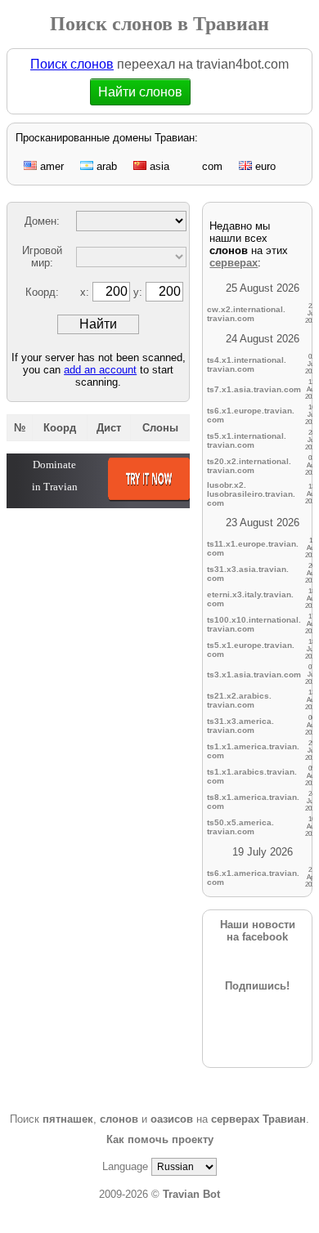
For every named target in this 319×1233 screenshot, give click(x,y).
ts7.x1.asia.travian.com (254, 389)
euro (264, 166)
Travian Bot (191, 1194)
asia (157, 166)
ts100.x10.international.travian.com (254, 624)
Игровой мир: (42, 256)
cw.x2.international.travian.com (246, 314)
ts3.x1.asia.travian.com (254, 674)
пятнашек (68, 1119)
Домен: (42, 221)
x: (86, 292)
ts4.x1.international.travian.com (246, 364)
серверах (233, 263)
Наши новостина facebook (257, 930)
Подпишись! (257, 986)
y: (139, 292)
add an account (100, 370)
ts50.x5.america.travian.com (240, 827)
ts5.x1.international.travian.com (246, 440)
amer (50, 166)
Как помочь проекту (159, 1139)
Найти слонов (145, 92)
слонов (119, 1119)
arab (105, 166)
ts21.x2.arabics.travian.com (239, 700)
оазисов (172, 1119)
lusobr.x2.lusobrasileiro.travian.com (251, 493)
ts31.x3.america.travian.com (240, 726)
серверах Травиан (258, 1119)
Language (125, 1166)
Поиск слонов (72, 64)
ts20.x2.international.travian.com (249, 466)
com (210, 166)
